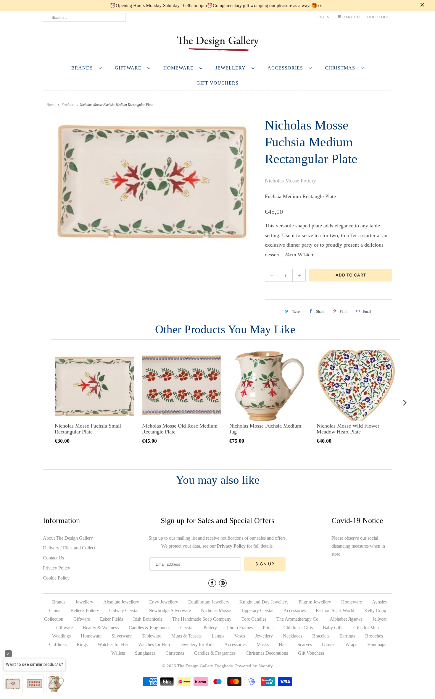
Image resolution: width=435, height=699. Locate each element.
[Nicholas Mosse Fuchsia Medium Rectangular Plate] (150, 182)
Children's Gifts (298, 627)
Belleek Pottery (84, 610)
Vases (239, 635)
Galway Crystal (123, 610)
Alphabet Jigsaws (346, 619)
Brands (83, 67)
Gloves (328, 644)
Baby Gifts (333, 627)
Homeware (179, 67)
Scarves (304, 644)
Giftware (129, 67)
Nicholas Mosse (216, 610)
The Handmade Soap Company (201, 619)
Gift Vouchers (217, 82)
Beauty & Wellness (101, 627)
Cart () (350, 17)
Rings (82, 644)
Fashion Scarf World (335, 610)
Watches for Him (154, 644)
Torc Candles (253, 619)
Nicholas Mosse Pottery (290, 181)
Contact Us (53, 557)
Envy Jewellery (163, 601)
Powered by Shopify (254, 666)
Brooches (374, 635)
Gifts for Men (366, 627)
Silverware (122, 635)
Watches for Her (113, 644)
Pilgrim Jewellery (315, 601)
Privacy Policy (56, 567)
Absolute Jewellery (121, 601)
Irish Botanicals (147, 619)
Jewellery (232, 67)
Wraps (351, 644)
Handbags (376, 644)
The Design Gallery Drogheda (205, 666)
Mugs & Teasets (186, 635)
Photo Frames (240, 627)
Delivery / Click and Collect (69, 547)
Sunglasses (145, 653)
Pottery (210, 627)
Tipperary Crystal (257, 610)
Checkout (378, 17)
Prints (268, 627)
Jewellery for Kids (197, 644)
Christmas (341, 67)
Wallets (118, 653)
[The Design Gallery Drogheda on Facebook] (212, 583)
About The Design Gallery (68, 538)
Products (68, 105)
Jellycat (379, 619)
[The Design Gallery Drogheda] (217, 43)
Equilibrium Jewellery (208, 601)
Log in (323, 17)
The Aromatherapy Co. (298, 619)
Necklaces (292, 635)
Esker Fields (111, 619)
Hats (283, 644)
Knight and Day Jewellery (264, 601)
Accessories (287, 67)
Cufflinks (58, 644)
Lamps (218, 635)
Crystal (187, 627)
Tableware (151, 635)
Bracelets (320, 635)
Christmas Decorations (267, 653)
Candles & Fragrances (149, 627)
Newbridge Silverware (170, 610)
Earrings (347, 635)
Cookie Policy (56, 577)
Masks (263, 644)
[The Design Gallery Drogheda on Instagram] (223, 583)
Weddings (61, 635)
